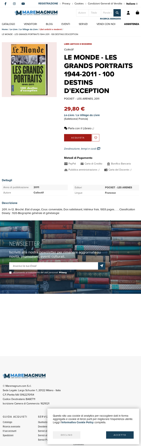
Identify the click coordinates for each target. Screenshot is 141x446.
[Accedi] (128, 13)
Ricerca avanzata (11, 426)
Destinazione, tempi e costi (80, 149)
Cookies (79, 4)
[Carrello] (137, 13)
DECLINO (67, 435)
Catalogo (7, 422)
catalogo (8, 24)
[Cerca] (117, 13)
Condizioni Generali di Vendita (105, 4)
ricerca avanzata (110, 18)
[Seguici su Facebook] (5, 3)
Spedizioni (8, 435)
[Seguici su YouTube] (23, 3)
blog (49, 24)
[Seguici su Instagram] (14, 3)
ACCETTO (120, 435)
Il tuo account (9, 431)
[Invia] (101, 266)
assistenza (131, 24)
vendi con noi (106, 24)
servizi (83, 24)
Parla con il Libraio (79, 128)
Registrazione (48, 4)
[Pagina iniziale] (36, 13)
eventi (66, 24)
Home (5, 29)
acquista (78, 137)
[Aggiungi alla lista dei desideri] (95, 137)
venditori (30, 24)
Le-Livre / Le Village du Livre (24, 29)
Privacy (66, 4)
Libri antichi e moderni (51, 29)
